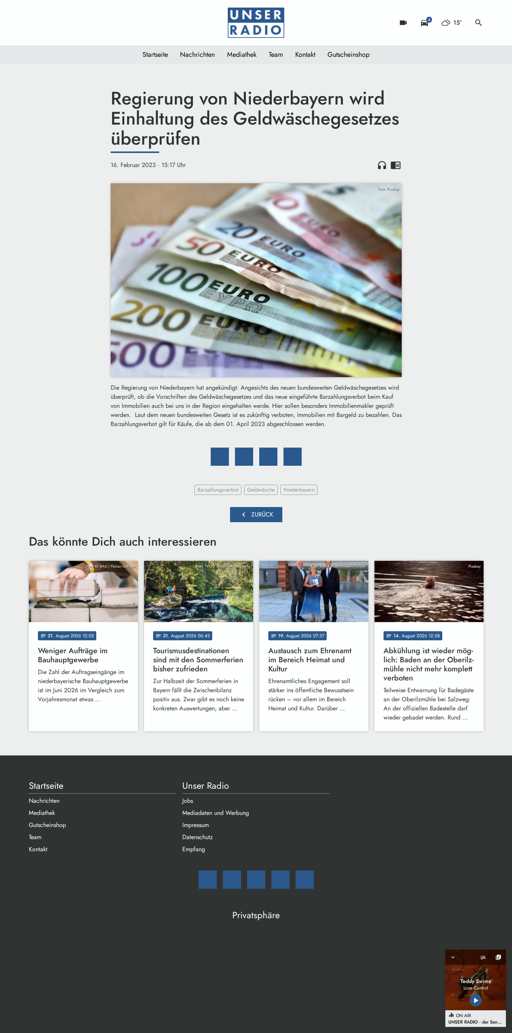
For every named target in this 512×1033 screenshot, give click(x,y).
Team (276, 54)
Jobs (187, 800)
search (478, 22)
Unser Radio (205, 786)
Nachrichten (197, 54)
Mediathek (242, 54)
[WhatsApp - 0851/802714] (97, 22)
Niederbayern (299, 489)
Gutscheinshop (348, 54)
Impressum (195, 825)
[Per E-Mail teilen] (292, 457)
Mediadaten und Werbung (215, 812)
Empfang (193, 849)
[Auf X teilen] (244, 457)
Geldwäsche (261, 489)
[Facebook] (51, 22)
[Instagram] (66, 22)
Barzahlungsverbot (217, 489)
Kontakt (305, 54)
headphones (382, 165)
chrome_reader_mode (395, 165)
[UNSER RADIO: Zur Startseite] (256, 23)
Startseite (155, 54)
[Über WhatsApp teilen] (268, 457)
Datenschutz (197, 837)
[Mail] (36, 22)
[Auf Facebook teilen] (220, 457)
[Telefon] (81, 22)
